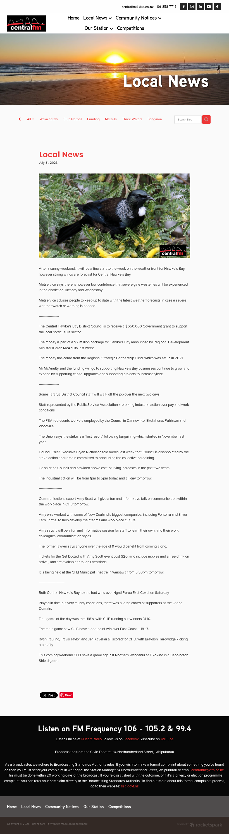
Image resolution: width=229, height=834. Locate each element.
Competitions (131, 28)
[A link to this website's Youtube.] (209, 6)
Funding (93, 119)
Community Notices (137, 17)
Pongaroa (154, 119)
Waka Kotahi (49, 119)
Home (74, 17)
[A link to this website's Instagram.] (191, 6)
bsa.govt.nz (130, 786)
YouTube (167, 738)
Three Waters (132, 119)
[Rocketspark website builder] (199, 825)
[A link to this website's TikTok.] (217, 6)
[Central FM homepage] (28, 23)
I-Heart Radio (91, 738)
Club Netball (72, 119)
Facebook (131, 738)
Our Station (97, 28)
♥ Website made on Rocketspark (67, 824)
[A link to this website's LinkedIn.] (200, 6)
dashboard (38, 824)
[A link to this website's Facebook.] (183, 6)
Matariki (111, 119)
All (29, 119)
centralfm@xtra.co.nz (138, 6)
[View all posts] (19, 119)
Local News (96, 17)
